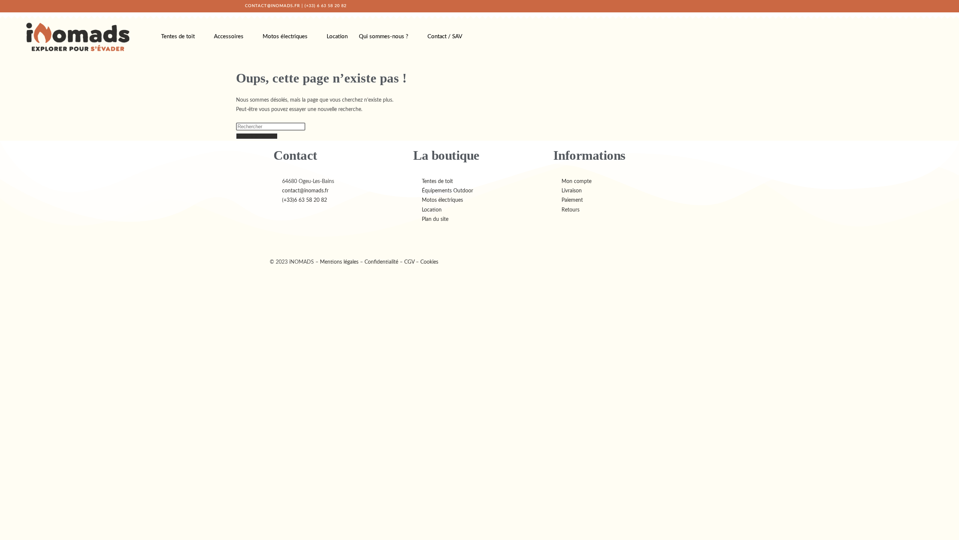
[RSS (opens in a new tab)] (713, 6)
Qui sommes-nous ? (383, 36)
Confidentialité (381, 262)
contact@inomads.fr (272, 6)
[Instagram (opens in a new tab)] (696, 6)
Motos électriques (285, 36)
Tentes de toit (178, 36)
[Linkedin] (319, 237)
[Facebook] (279, 237)
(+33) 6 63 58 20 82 (326, 6)
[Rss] (339, 237)
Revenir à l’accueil (256, 136)
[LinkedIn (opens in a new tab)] (705, 6)
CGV (409, 262)
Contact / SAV (444, 36)
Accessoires (228, 36)
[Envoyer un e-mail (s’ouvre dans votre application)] (720, 6)
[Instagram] (299, 237)
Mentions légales (339, 262)
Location (337, 36)
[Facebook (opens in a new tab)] (688, 6)
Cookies (429, 262)
